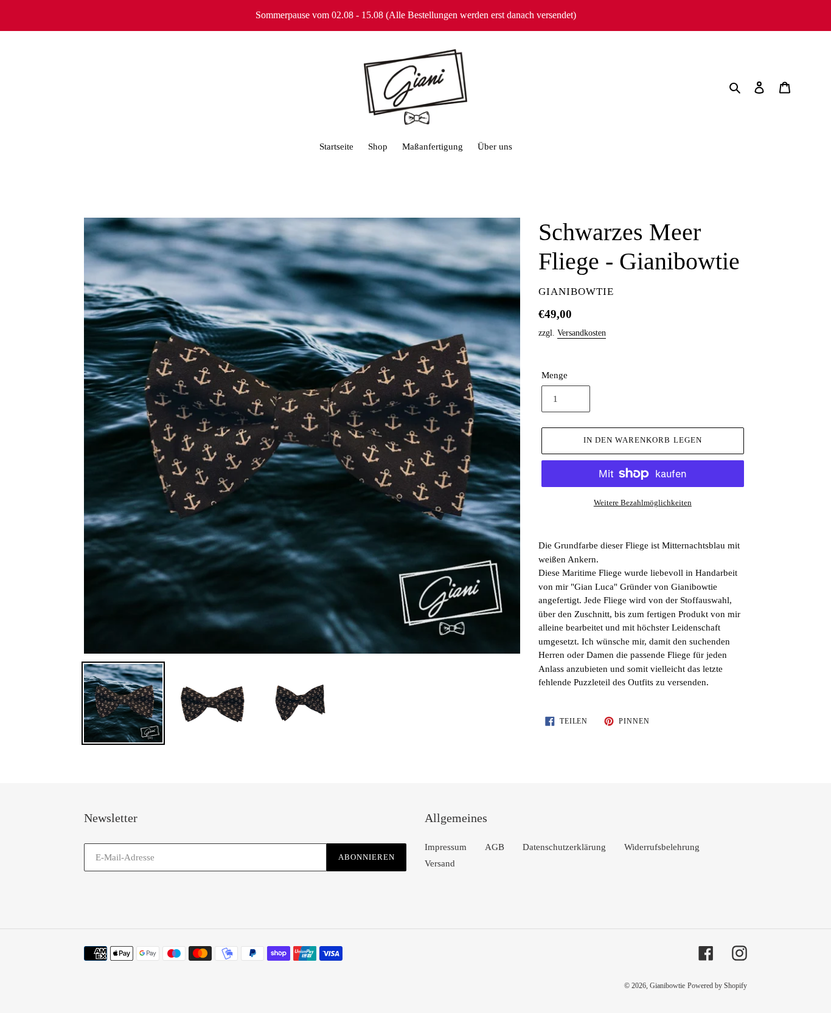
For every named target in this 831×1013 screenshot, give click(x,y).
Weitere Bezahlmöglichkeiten (643, 502)
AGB (494, 847)
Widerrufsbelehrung (662, 847)
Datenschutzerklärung (564, 847)
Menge (554, 375)
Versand (440, 863)
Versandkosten (581, 332)
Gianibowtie (667, 985)
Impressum (446, 847)
